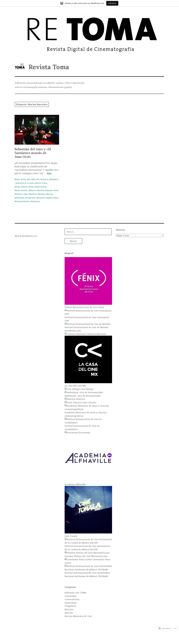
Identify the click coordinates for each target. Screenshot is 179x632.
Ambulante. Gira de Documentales (83, 395)
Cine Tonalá (71, 536)
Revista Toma (49, 67)
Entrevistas (71, 602)
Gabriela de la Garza (25, 183)
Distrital (80, 399)
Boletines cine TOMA (75, 592)
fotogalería (70, 605)
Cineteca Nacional (96, 333)
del (34, 179)
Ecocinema (84, 432)
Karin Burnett (22, 190)
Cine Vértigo (86, 389)
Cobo (24, 179)
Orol (56, 190)
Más (49, 173)
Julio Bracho (41, 186)
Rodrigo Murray (46, 194)
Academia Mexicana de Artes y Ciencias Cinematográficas (86, 414)
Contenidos (70, 595)
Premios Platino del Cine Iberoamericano (86, 556)
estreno (45, 179)
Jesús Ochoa (41, 183)
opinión (69, 612)
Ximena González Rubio (48, 197)
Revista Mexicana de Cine (78, 616)
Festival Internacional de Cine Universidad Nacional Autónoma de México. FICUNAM (87, 574)
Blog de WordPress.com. (26, 236)
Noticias (69, 609)
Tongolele (30, 197)
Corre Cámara (88, 402)
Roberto (33, 194)
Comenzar (112, 3)
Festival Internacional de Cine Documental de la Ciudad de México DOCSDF (87, 547)
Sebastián (20, 197)
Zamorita (36, 201)
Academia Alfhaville (75, 484)
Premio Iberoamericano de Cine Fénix (84, 307)
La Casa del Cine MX (75, 385)
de (29, 179)
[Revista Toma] (89, 32)
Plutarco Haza (22, 194)
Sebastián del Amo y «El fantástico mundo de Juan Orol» (33, 153)
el (38, 179)
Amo (18, 179)
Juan (32, 186)
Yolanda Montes (23, 201)
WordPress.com (73, 330)
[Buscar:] (88, 231)
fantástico (54, 179)
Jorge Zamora (22, 186)
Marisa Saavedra (37, 190)
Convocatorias (72, 599)
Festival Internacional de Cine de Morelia (86, 327)
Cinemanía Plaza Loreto (87, 561)
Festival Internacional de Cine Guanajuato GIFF (87, 319)
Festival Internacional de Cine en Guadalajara (82, 427)
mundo (49, 190)
